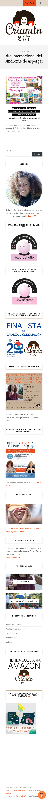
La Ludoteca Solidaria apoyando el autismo (24, 119)
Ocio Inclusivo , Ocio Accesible (24, 111)
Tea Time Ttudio (21, 796)
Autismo (9, 642)
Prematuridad (11, 638)
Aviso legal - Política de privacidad (29, 790)
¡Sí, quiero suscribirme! (14, 557)
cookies (8, 793)
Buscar (8, 151)
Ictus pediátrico (11, 633)
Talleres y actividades (24, 114)
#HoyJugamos (19, 108)
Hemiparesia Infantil (13, 624)
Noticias (31, 108)
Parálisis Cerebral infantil (15, 629)
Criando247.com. (11, 790)
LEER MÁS (32, 216)
